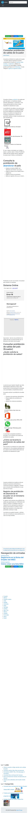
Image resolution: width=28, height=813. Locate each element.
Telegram (20, 36)
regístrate (11, 63)
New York (6, 610)
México (5, 597)
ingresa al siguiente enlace (14, 68)
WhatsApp (17, 67)
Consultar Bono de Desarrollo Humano (13, 775)
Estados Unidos (7, 599)
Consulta (5, 548)
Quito (5, 605)
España (5, 602)
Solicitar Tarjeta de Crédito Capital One (13, 799)
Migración (14, 548)
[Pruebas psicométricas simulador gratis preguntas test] (15, 796)
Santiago (6, 607)
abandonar (8, 165)
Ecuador (10, 548)
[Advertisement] (14, 21)
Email (12, 36)
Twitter (15, 36)
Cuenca (5, 608)
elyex (6, 2)
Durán (5, 618)
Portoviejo (6, 615)
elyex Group (19, 810)
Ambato (5, 613)
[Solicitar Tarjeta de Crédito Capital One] (7, 803)
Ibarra (5, 616)
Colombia (6, 604)
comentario (6, 65)
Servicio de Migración (19, 550)
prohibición (15, 99)
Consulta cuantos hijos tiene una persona (14, 770)
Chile (5, 601)
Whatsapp (8, 36)
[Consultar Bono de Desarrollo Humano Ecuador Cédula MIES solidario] (18, 789)
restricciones (10, 550)
